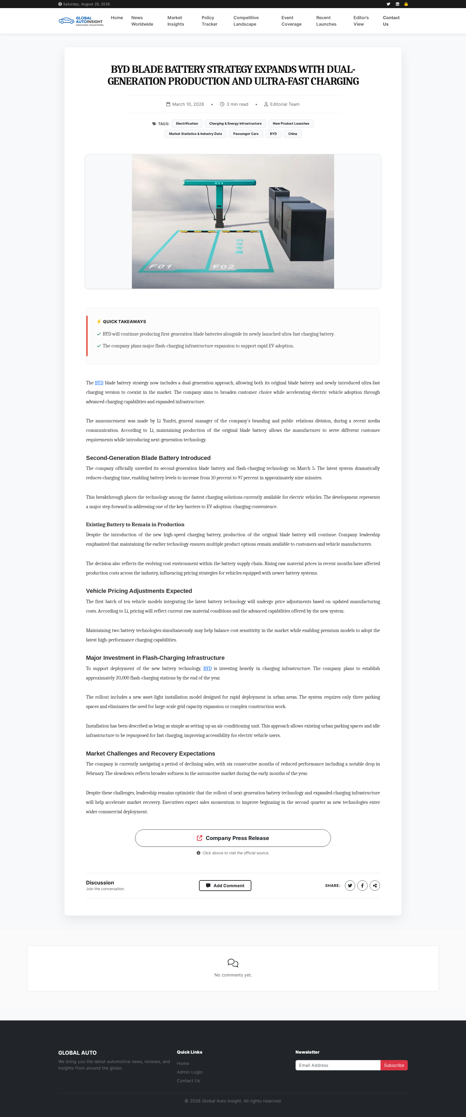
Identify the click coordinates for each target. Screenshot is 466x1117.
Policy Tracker (209, 21)
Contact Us (391, 21)
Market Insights (175, 21)
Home (117, 17)
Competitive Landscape (246, 21)
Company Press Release (236, 838)
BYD (99, 383)
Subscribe (394, 1065)
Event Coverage (291, 21)
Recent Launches (326, 21)
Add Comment (228, 885)
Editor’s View (361, 21)
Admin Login (190, 1072)
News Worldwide (142, 21)
